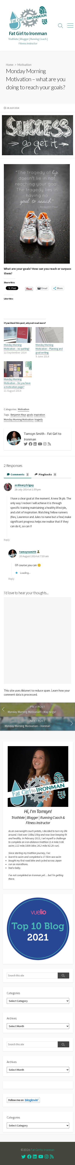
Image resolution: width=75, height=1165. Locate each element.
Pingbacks (47, 474)
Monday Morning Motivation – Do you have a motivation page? (17, 383)
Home (9, 64)
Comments (19, 474)
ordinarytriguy (24, 485)
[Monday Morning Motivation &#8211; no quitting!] (18, 335)
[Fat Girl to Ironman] (28, 18)
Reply (7, 540)
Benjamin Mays (18, 414)
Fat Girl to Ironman (42, 1150)
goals (30, 414)
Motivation (24, 64)
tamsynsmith (27, 551)
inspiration (39, 414)
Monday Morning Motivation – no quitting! (16, 346)
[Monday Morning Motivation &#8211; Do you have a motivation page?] (18, 369)
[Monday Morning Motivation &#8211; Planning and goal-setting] (49, 335)
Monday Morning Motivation (19, 419)
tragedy (39, 419)
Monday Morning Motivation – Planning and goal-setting (49, 348)
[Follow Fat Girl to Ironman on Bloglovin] (23, 1100)
